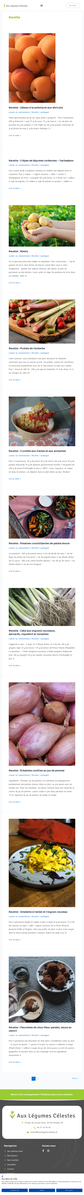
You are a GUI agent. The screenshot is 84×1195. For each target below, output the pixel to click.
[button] (41, 5)
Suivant (75, 1078)
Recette (35, 112)
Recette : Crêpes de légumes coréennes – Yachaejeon (41, 160)
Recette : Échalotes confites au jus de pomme (36, 770)
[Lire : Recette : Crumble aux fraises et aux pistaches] (42, 421)
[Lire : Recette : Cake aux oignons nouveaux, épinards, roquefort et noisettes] (42, 607)
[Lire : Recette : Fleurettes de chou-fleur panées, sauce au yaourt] (42, 989)
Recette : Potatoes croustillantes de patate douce (39, 543)
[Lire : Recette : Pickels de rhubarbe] (42, 322)
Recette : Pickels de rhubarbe (27, 348)
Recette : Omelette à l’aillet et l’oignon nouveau (38, 912)
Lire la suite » (15, 135)
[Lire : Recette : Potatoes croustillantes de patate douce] (42, 517)
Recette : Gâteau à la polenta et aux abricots (36, 107)
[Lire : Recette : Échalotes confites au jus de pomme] (42, 724)
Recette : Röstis (18, 251)
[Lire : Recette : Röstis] (42, 226)
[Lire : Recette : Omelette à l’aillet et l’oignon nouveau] (42, 863)
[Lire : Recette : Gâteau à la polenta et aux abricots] (32, 68)
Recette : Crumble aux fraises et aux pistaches (37, 451)
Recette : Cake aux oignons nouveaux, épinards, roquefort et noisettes (32, 632)
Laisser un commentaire (19, 112)
